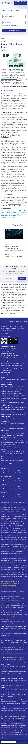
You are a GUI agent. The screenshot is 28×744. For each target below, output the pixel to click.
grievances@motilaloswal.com (8, 583)
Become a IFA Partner (6, 425)
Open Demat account (7, 86)
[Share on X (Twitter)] (4, 50)
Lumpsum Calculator (6, 390)
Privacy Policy (20, 462)
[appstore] (13, 339)
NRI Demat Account (21, 363)
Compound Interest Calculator (8, 388)
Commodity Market (12, 374)
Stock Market (11, 432)
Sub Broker (23, 434)
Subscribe (22, 278)
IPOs (7, 434)
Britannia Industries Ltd (21, 412)
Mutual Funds (12, 363)
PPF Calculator (10, 395)
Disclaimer (12, 453)
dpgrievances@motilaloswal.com (8, 585)
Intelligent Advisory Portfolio (7, 365)
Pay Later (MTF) (11, 368)
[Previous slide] (2, 243)
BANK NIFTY (14, 379)
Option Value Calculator (12, 398)
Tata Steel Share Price (17, 407)
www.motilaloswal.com (10, 734)
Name (4, 20)
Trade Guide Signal (12, 402)
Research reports (5, 418)
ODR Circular (13, 462)
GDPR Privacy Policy (14, 460)
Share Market (4, 374)
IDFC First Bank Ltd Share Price (8, 411)
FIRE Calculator (22, 398)
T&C (19, 25)
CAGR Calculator (16, 390)
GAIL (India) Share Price (18, 409)
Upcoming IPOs (4, 363)
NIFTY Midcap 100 (16, 381)
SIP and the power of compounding (13, 213)
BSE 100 (2, 383)
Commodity (9, 435)
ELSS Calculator (17, 395)
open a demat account (14, 204)
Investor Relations (5, 453)
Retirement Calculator (21, 388)
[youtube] (6, 334)
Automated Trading (10, 437)
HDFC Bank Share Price (6, 407)
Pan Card (5, 448)
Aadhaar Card (11, 448)
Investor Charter (5, 460)
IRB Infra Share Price (20, 411)
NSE (4, 451)
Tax (2, 448)
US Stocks (17, 365)
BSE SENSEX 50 (8, 383)
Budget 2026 (4, 432)
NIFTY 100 (23, 381)
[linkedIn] (8, 334)
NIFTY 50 (3, 379)
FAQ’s (8, 428)
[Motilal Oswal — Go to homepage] (6, 3)
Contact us (3, 428)
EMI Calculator (10, 391)
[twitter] (4, 334)
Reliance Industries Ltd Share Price (9, 414)
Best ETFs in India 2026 (13, 444)
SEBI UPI (20, 4)
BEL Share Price (21, 414)
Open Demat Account (20, 1)
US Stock (18, 434)
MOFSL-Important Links (17, 451)
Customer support (20, 428)
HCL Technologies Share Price (8, 412)
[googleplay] (13, 342)
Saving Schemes (20, 448)
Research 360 (4, 402)
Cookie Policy (19, 453)
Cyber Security (4, 463)
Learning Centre (14, 418)
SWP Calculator (17, 391)
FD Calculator (11, 386)
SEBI (6, 451)
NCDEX (9, 451)
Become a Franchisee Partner (17, 423)
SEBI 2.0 (8, 462)
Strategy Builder (4, 404)
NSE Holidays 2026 (5, 441)
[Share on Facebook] (7, 50)
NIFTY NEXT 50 (8, 381)
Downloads (22, 460)
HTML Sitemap (12, 463)
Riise (23, 402)
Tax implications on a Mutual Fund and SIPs (12, 212)
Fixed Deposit (4, 368)
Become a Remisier (16, 425)
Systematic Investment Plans (9, 79)
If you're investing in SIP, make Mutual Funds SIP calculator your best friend (12, 215)
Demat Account (18, 432)
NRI (4, 435)
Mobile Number (6, 14)
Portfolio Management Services (17, 367)
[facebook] (1, 334)
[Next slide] (26, 243)
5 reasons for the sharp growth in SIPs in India (13, 211)
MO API (19, 402)
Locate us (12, 428)
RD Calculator (18, 386)
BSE (1, 451)
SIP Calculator (4, 386)
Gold (2, 435)
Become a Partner (5, 423)
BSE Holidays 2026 (14, 441)
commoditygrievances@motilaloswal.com (10, 617)
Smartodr (3, 462)
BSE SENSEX (8, 379)
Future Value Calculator (12, 393)
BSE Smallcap (20, 379)
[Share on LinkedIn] (2, 50)
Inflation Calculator (20, 397)
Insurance (9, 370)
